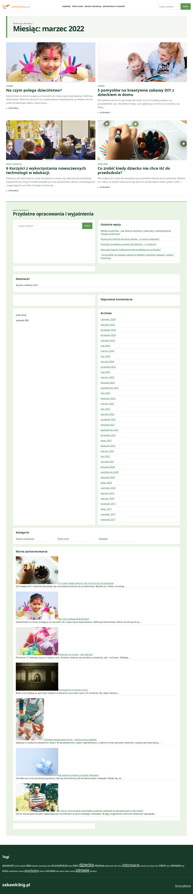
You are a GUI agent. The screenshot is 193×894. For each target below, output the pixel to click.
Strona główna (183, 885)
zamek (72, 871)
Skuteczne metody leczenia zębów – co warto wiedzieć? (130, 239)
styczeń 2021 (107, 461)
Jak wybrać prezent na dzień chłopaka (78, 775)
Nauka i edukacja (92, 6)
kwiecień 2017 (108, 519)
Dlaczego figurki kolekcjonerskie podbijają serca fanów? (131, 249)
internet (143, 866)
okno (168, 866)
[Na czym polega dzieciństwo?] (50, 62)
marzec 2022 (107, 403)
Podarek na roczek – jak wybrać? (75, 654)
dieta (28, 865)
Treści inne (77, 6)
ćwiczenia (93, 871)
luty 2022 (105, 409)
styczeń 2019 (107, 493)
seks (57, 871)
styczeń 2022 (107, 414)
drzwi (70, 866)
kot (148, 866)
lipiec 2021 (106, 440)
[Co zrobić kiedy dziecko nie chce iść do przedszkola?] (142, 140)
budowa (22, 866)
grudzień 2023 (108, 366)
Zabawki (66, 6)
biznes (16, 866)
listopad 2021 (108, 424)
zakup (62, 871)
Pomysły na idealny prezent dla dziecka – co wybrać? (128, 244)
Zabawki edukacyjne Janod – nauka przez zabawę (70, 739)
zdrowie (82, 870)
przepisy (21, 871)
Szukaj (185, 6)
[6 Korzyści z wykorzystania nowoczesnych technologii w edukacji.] (50, 140)
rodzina (42, 871)
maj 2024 (105, 345)
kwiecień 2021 (108, 445)
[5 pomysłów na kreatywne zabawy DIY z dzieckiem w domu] (142, 62)
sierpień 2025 (108, 324)
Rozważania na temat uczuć (73, 689)
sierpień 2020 (108, 477)
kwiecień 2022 (108, 398)
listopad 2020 (108, 466)
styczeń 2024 (107, 361)
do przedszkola (59, 865)
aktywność (8, 865)
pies (182, 866)
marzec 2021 (107, 451)
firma (120, 866)
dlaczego (35, 866)
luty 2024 (105, 356)
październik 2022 (110, 387)
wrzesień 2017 (108, 503)
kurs (156, 866)
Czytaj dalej (13, 108)
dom (49, 866)
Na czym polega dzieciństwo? (34, 90)
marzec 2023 (107, 377)
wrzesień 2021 (108, 435)
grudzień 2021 (108, 419)
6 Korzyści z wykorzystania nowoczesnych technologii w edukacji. (46, 170)
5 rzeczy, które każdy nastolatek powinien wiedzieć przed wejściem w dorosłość (100, 810)
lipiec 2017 (106, 509)
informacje (131, 865)
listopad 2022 (108, 382)
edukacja (99, 865)
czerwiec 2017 (108, 514)
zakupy (67, 871)
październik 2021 (110, 430)
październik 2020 (110, 472)
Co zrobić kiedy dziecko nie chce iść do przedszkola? (134, 170)
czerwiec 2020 (108, 487)
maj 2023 (105, 372)
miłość (162, 865)
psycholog (31, 870)
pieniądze (176, 865)
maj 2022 (105, 393)
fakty (115, 866)
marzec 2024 (107, 350)
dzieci (76, 865)
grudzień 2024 (108, 329)
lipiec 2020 (106, 482)
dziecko (86, 865)
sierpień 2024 (108, 340)
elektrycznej (109, 866)
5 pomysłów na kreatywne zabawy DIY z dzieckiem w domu (136, 92)
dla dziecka (43, 866)
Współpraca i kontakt (114, 6)
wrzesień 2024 (108, 335)
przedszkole (13, 871)
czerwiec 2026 (108, 319)
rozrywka (50, 870)
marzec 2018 (107, 498)
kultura (152, 866)
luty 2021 (105, 456)
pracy (5, 870)
